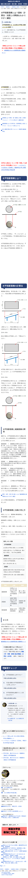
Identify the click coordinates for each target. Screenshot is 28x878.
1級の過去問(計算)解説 (5, 872)
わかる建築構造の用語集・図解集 (7, 873)
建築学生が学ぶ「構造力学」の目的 (12, 806)
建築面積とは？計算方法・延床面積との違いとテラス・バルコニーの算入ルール (14, 124)
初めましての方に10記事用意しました (13, 811)
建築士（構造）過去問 (5, 4)
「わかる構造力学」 (8, 787)
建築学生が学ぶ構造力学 (14, 1)
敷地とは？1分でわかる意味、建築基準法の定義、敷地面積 (15, 845)
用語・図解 (14, 4)
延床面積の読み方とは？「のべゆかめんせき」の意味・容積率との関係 (14, 854)
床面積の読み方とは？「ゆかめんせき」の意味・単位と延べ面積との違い (14, 862)
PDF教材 (25, 4)
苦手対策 (20, 4)
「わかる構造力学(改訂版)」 (10, 792)
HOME (2, 6)
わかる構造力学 (11, 718)
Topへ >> (2, 866)
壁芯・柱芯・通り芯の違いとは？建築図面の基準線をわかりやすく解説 (14, 495)
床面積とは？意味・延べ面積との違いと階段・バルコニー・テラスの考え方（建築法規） (14, 119)
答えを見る (13, 678)
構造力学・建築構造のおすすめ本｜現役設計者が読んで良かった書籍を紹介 (14, 816)
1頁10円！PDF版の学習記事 (6, 874)
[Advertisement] (14, 70)
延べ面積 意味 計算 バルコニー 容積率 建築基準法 (14, 130)
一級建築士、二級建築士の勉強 (12, 6)
